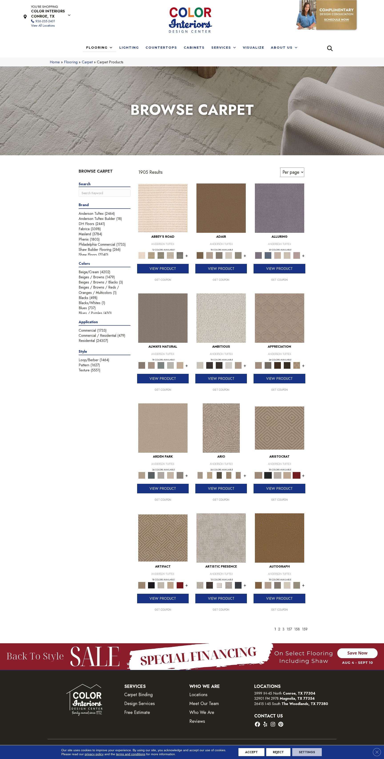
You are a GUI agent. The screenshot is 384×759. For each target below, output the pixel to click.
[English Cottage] (238, 255)
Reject (278, 752)
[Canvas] (221, 318)
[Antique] (210, 475)
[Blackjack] (268, 475)
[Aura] (163, 208)
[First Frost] (229, 365)
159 (305, 629)
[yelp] (265, 724)
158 (297, 629)
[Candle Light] (219, 585)
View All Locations (43, 25)
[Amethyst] (279, 208)
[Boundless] (161, 255)
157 (289, 629)
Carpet (87, 62)
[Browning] (287, 365)
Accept (251, 752)
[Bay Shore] (229, 475)
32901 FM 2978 (284, 698)
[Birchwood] (279, 428)
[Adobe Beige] (221, 428)
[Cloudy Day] (161, 475)
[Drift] (170, 475)
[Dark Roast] (219, 365)
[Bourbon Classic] (221, 208)
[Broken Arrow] (238, 475)
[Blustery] (170, 365)
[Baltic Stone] (221, 538)
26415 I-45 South (291, 703)
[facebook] (257, 724)
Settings (307, 752)
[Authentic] (163, 428)
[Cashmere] (287, 475)
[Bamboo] (151, 255)
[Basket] (151, 365)
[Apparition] (219, 475)
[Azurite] (268, 255)
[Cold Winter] (229, 585)
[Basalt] (277, 255)
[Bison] (277, 365)
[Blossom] (296, 255)
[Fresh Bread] (238, 365)
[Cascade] (277, 475)
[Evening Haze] (180, 475)
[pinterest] (281, 724)
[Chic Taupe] (170, 255)
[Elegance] (229, 255)
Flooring (71, 62)
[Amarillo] (279, 318)
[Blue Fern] (161, 365)
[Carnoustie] (296, 365)
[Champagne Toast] (210, 255)
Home (55, 62)
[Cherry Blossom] (296, 475)
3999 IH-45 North (268, 693)
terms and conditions (130, 754)
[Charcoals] (210, 365)
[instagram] (273, 724)
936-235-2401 (45, 21)
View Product (163, 268)
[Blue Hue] (151, 475)
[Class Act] (219, 255)
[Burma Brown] (210, 585)
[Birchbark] (287, 255)
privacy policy (94, 754)
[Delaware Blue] (180, 255)
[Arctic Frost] (268, 365)
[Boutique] (180, 365)
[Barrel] (163, 318)
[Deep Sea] (238, 585)
